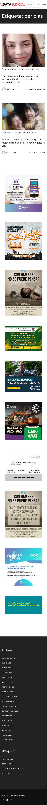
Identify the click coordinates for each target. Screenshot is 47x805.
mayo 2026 (7, 673)
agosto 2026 (8, 658)
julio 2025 (7, 721)
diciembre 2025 (9, 697)
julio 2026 (7, 663)
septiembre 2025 (10, 711)
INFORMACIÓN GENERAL (28, 69)
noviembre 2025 (10, 701)
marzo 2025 (8, 740)
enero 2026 (7, 692)
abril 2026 (7, 678)
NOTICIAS (31, 133)
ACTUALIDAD (7, 759)
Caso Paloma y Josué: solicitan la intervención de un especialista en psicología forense (20, 79)
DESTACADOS (11, 69)
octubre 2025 (9, 706)
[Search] (38, 4)
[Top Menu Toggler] (44, 4)
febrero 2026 (9, 687)
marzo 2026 (8, 682)
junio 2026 (7, 668)
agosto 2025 (8, 716)
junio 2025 (7, 725)
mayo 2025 (7, 730)
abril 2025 (7, 735)
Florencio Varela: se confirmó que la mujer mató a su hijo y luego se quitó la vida (23, 142)
